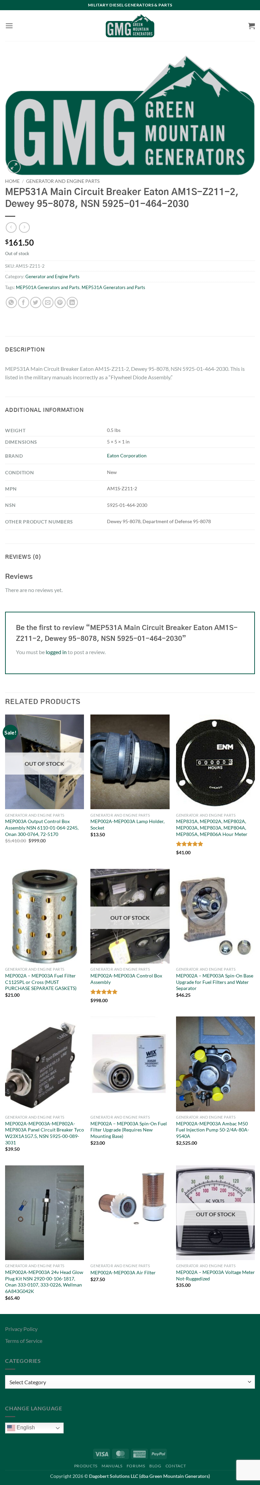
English (25, 1428)
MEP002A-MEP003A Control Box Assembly (126, 979)
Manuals (112, 1465)
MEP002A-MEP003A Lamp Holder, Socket (127, 824)
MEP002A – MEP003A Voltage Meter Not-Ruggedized (215, 1275)
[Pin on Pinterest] (60, 302)
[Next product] (11, 227)
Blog (155, 1465)
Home (12, 181)
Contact (176, 1465)
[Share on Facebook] (23, 302)
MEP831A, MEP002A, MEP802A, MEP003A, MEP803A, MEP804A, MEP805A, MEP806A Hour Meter (211, 827)
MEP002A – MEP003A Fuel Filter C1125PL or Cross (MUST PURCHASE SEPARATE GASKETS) (41, 982)
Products (86, 1465)
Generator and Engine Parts (63, 181)
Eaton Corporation (127, 455)
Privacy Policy (21, 1329)
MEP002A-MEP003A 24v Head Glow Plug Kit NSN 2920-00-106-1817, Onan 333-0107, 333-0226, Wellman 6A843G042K (44, 1281)
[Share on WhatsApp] (11, 302)
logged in (56, 652)
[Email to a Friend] (47, 302)
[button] (9, 25)
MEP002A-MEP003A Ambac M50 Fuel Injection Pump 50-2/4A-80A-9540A (212, 1130)
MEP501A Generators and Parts (48, 287)
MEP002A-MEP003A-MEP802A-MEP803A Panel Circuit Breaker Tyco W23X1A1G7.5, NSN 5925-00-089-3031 (44, 1133)
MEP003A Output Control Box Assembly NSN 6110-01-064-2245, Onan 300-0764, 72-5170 (42, 827)
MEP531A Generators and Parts (113, 287)
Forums (136, 1465)
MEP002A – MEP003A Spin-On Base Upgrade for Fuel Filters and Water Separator (214, 982)
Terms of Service (23, 1340)
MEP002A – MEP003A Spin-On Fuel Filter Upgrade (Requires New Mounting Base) (128, 1130)
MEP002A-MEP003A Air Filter (123, 1272)
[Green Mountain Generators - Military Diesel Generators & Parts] (130, 26)
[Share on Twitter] (35, 302)
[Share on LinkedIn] (72, 302)
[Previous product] (24, 227)
